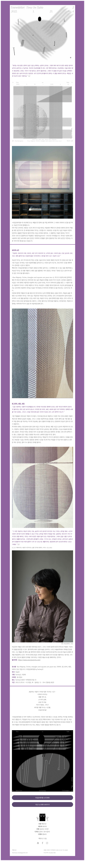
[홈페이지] (38, 843)
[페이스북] (42, 843)
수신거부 (46, 853)
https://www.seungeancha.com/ (29, 660)
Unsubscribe (52, 853)
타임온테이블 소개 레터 (42, 798)
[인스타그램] (47, 843)
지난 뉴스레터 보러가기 (42, 804)
